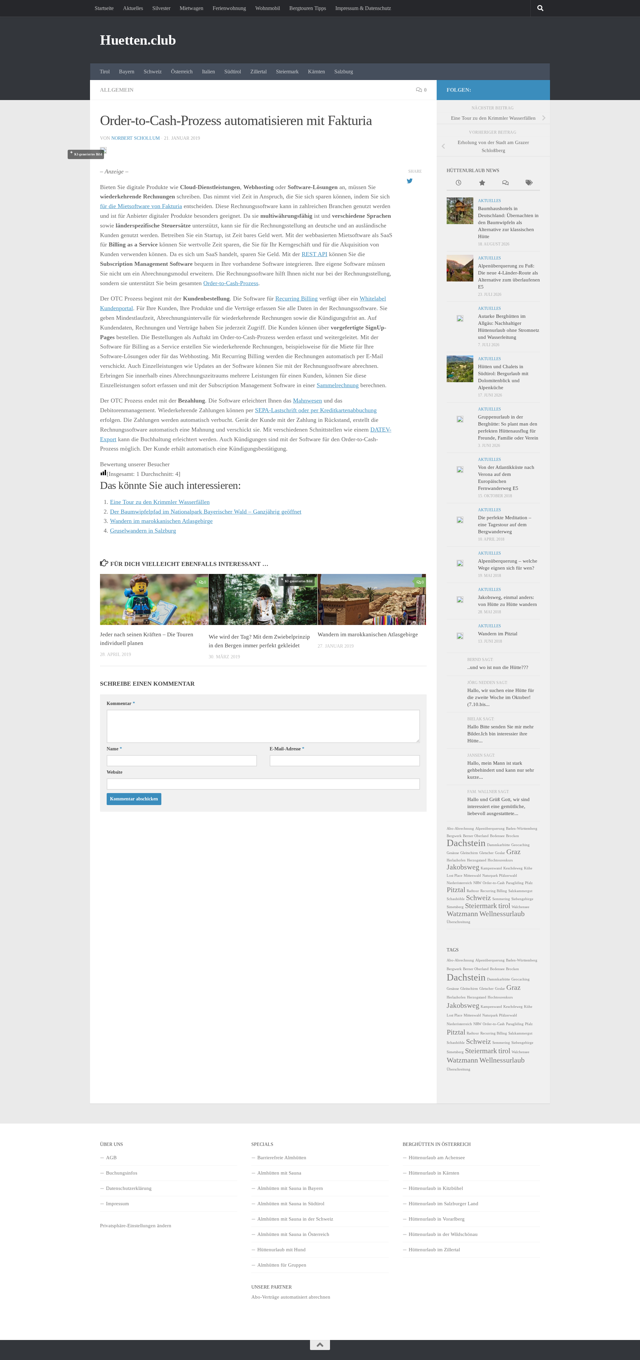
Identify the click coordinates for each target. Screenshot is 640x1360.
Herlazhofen (456, 860)
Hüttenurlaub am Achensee (437, 1157)
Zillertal (258, 71)
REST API (314, 254)
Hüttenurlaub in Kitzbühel (436, 1188)
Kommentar (121, 703)
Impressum (117, 1203)
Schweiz (153, 71)
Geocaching (520, 845)
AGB (111, 1157)
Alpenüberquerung (490, 828)
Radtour (473, 891)
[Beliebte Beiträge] (481, 183)
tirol (504, 906)
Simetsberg (455, 907)
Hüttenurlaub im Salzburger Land (443, 1203)
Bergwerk (454, 836)
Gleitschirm (469, 853)
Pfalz (529, 883)
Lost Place (454, 875)
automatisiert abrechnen (305, 1297)
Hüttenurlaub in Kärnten (434, 1173)
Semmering (501, 899)
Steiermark (287, 71)
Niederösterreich (459, 883)
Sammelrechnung (338, 385)
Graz (513, 852)
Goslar (500, 853)
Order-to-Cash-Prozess (230, 283)
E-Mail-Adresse (287, 748)
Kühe (528, 868)
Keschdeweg (513, 868)
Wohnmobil (267, 8)
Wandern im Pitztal (497, 633)
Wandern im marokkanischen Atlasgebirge (161, 521)
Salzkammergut (520, 891)
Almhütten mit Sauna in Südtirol (290, 1203)
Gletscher (486, 853)
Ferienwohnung (229, 8)
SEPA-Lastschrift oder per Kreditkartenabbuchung (316, 410)
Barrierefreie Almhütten (281, 1157)
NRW (477, 883)
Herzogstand (476, 860)
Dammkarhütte (498, 845)
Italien (208, 71)
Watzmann (462, 914)
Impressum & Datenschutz (363, 8)
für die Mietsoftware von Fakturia (141, 206)
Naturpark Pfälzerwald (499, 875)
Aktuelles (133, 8)
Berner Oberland (476, 836)
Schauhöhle (456, 899)
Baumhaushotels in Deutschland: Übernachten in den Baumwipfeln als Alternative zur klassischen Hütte (508, 222)
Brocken (512, 836)
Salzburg (343, 71)
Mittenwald (472, 875)
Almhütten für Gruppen (281, 1265)
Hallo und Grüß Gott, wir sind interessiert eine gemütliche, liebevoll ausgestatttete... (498, 806)
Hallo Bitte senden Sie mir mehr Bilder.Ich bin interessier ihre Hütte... (500, 733)
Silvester (161, 8)
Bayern (126, 71)
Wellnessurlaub (502, 914)
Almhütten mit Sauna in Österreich (293, 1234)
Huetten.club (138, 40)
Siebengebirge (522, 899)
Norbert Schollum (135, 138)
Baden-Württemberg (521, 828)
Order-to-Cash (494, 883)
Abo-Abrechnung (460, 828)
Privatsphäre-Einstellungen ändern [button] (135, 1225)
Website (114, 772)
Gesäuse (453, 853)
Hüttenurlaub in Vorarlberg (437, 1219)
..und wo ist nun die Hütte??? (497, 667)
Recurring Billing (296, 298)
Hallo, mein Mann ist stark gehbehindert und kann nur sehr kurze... (500, 770)
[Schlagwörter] (528, 183)
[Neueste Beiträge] (458, 183)
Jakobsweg (463, 867)
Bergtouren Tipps (307, 8)
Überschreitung (458, 922)
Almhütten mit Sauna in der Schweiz (295, 1219)
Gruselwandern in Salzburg (143, 530)
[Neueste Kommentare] (505, 183)
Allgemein (117, 90)
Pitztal (456, 890)
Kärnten (316, 71)
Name (114, 748)
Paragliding (515, 883)
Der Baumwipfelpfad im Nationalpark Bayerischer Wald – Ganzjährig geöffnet (205, 511)
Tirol (105, 71)
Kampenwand (491, 868)
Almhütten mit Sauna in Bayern (290, 1188)
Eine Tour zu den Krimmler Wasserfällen (160, 502)
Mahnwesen (307, 400)
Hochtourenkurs (500, 860)
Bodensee (497, 836)
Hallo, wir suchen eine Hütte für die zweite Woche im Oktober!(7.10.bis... (500, 697)
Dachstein (466, 842)
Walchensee (520, 907)
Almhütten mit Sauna (279, 1173)
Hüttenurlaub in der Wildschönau (443, 1234)
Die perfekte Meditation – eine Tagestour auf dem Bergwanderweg (504, 524)
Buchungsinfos (121, 1173)
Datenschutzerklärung (129, 1188)
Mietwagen (191, 8)
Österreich (182, 71)
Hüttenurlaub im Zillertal (434, 1249)
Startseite (104, 8)
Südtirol (232, 71)
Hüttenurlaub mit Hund (281, 1249)
